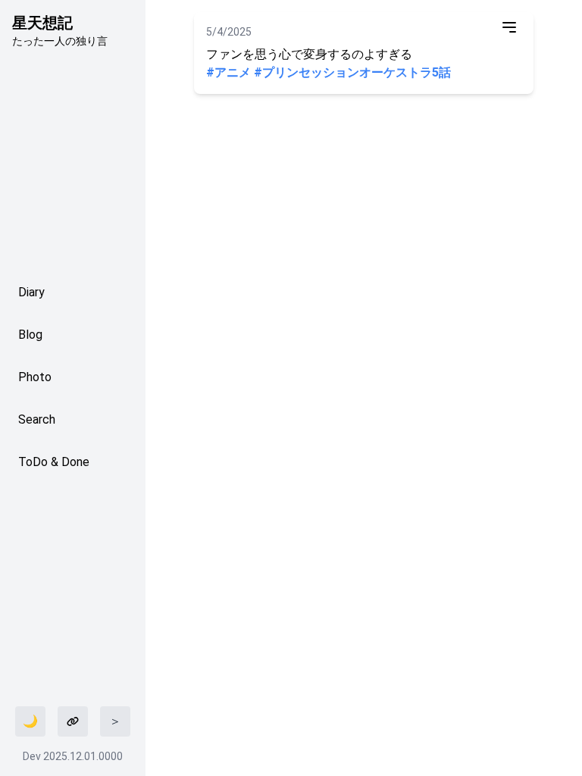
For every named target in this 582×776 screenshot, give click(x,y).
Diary (31, 292)
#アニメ (228, 72)
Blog (30, 334)
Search (36, 419)
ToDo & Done (53, 462)
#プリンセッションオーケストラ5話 (352, 72)
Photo (35, 377)
